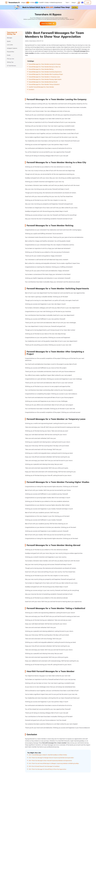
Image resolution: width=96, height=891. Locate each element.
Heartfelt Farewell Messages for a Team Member (41, 87)
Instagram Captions (12, 48)
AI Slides (47, 2)
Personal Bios (10, 51)
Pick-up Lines (10, 58)
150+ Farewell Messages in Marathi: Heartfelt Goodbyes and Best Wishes (48, 754)
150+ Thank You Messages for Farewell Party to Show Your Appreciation (47, 769)
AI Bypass (23, 2)
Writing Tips (10, 62)
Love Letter (10, 44)
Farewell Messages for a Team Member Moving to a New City (44, 66)
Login (87, 2)
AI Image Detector (58, 2)
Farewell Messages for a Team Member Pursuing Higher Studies (45, 79)
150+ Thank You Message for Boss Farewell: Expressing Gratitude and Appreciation (50, 760)
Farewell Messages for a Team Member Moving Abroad (43, 82)
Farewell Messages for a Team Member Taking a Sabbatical (44, 84)
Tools (67, 2)
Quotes (9, 41)
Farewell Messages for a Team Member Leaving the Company (45, 64)
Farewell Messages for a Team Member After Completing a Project (46, 74)
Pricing (73, 2)
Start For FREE (46, 23)
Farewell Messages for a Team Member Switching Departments (45, 71)
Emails (8, 55)
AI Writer (33, 2)
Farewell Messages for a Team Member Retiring (41, 69)
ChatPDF (41, 2)
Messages (9, 37)
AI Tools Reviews (11, 65)
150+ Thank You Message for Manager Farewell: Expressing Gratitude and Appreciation (51, 757)
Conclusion (31, 89)
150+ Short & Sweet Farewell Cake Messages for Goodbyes (44, 766)
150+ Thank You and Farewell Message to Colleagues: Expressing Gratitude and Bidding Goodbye (54, 763)
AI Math (52, 2)
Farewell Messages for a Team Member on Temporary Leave (44, 77)
